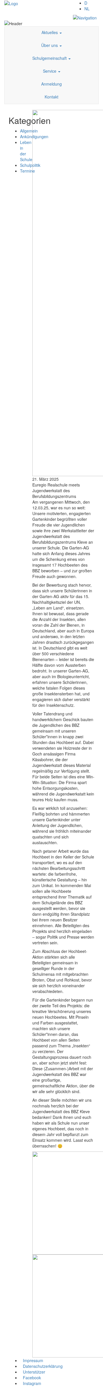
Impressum (33, 1360)
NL (87, 8)
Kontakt (51, 97)
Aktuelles (50, 32)
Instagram (32, 1383)
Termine (27, 171)
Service (50, 71)
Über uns (50, 45)
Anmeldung (51, 84)
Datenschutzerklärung (43, 1366)
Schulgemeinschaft (50, 58)
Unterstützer (34, 1372)
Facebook (32, 1377)
